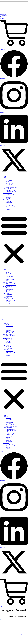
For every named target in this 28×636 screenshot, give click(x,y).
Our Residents (9, 180)
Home (4, 176)
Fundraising (9, 197)
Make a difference (7, 193)
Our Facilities (9, 183)
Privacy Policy (3, 634)
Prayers (8, 198)
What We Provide (7, 188)
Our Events (6, 204)
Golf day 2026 (9, 205)
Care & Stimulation (11, 191)
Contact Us (6, 200)
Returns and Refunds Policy (15, 634)
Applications (9, 202)
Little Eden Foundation (12, 187)
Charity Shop (9, 195)
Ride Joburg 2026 (10, 206)
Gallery (8, 209)
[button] (14, 240)
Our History (9, 184)
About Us (5, 177)
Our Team (8, 181)
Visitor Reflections (10, 186)
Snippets (8, 208)
